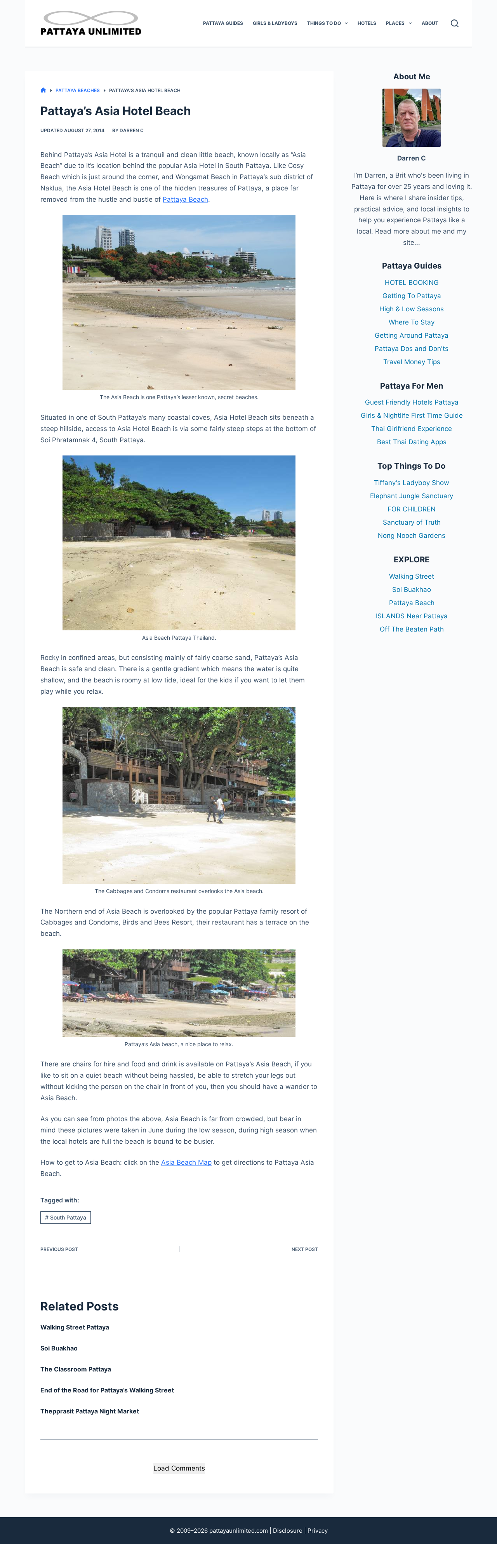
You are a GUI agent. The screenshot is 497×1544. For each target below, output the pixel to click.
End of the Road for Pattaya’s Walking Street (107, 1390)
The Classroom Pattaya (75, 1369)
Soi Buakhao (59, 1348)
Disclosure (287, 1530)
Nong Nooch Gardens (411, 535)
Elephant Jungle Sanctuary (411, 496)
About (430, 23)
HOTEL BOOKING (412, 282)
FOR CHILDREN (412, 509)
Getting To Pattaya (411, 296)
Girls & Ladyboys (275, 23)
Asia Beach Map (186, 1162)
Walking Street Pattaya (74, 1327)
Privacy (318, 1530)
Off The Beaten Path (412, 629)
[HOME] (43, 90)
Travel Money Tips (411, 362)
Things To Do (324, 23)
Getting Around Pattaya (411, 335)
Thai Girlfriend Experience (411, 429)
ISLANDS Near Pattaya (412, 616)
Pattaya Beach (185, 199)
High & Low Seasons (411, 309)
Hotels (367, 23)
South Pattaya (65, 1217)
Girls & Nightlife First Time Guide (412, 415)
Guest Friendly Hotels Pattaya (412, 402)
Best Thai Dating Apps (412, 442)
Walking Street (411, 576)
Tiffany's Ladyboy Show (411, 483)
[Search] (455, 23)
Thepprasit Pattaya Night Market (89, 1411)
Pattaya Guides (223, 23)
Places (395, 23)
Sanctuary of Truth (412, 522)
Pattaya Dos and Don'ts (411, 348)
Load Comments (179, 1468)
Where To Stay (411, 322)
